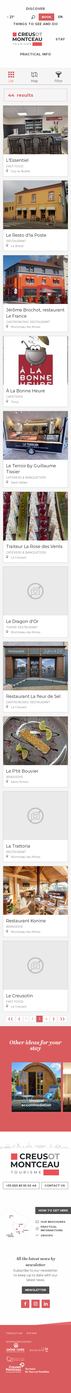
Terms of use (14, 1333)
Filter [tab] (58, 81)
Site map (31, 1333)
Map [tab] (34, 81)
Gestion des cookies (18, 1341)
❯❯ (62, 1019)
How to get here (53, 1210)
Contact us (55, 1185)
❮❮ (10, 1019)
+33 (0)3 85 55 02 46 (21, 1185)
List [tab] (11, 81)
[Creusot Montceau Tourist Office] (28, 39)
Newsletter (35, 1290)
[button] (33, 17)
